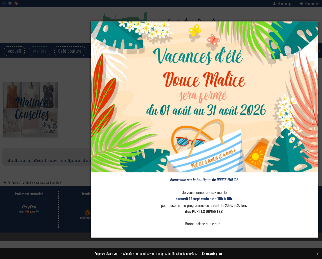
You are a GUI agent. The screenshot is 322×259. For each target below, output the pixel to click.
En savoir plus (212, 253)
